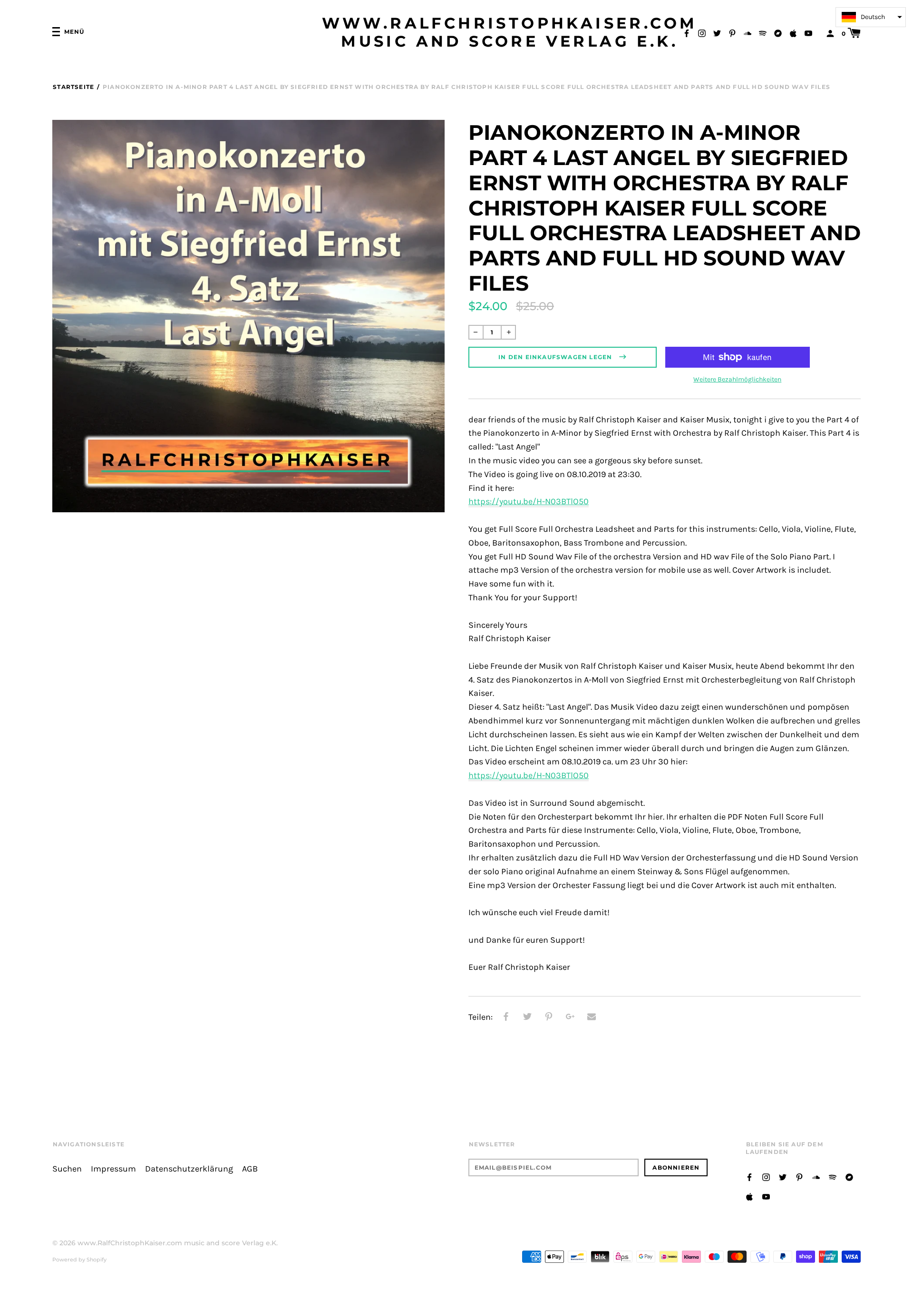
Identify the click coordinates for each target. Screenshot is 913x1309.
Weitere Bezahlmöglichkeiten (737, 379)
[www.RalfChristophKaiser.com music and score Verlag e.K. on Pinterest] (732, 32)
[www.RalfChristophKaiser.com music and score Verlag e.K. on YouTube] (808, 32)
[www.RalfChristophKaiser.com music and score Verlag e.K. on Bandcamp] (778, 32)
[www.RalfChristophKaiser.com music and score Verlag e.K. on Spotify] (763, 32)
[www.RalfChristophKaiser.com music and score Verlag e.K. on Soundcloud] (747, 32)
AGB (250, 1169)
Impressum (113, 1169)
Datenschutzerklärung (189, 1169)
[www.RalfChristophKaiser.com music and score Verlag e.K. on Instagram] (702, 32)
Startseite (73, 86)
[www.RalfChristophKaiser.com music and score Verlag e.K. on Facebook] (686, 32)
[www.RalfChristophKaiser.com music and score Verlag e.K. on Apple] (793, 32)
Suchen (67, 1169)
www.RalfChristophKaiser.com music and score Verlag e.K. (510, 32)
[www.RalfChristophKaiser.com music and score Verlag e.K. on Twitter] (717, 32)
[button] (870, 17)
